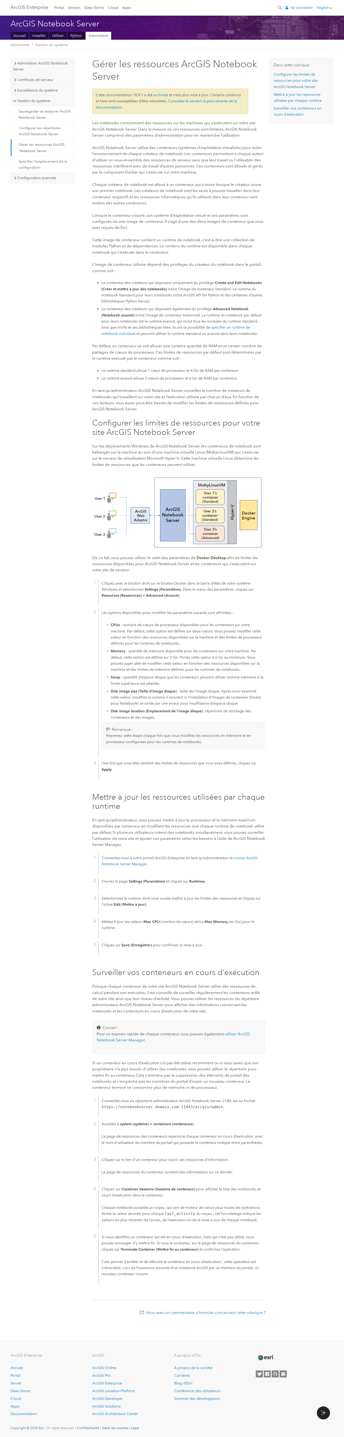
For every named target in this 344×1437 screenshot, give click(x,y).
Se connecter (302, 7)
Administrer (98, 35)
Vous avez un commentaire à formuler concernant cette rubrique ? (205, 1312)
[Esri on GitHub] (275, 1373)
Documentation (24, 1414)
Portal (59, 7)
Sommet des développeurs (197, 1398)
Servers (74, 7)
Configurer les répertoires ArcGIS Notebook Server (40, 131)
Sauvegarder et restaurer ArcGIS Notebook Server (45, 114)
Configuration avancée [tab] (36, 178)
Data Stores (94, 7)
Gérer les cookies (115, 1428)
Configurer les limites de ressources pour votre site (296, 80)
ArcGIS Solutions (106, 1406)
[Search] (280, 7)
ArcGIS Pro (101, 1375)
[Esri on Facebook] (267, 1373)
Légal (135, 1428)
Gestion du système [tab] (33, 101)
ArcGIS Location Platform (113, 1391)
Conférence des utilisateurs (197, 1391)
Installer (39, 35)
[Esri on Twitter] (259, 1373)
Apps (126, 7)
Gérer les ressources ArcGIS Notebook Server (41, 147)
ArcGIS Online (104, 1368)
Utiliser (58, 35)
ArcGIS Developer (107, 1398)
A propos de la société (193, 1368)
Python (76, 35)
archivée (161, 95)
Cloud (113, 7)
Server (16, 1383)
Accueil (19, 35)
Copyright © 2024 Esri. (28, 1428)
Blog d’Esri (183, 1383)
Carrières (182, 1375)
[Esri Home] (265, 1357)
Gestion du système (51, 45)
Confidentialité (88, 1428)
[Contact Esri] (283, 1373)
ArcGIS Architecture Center (115, 1414)
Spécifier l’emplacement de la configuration (43, 164)
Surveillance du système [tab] (37, 90)
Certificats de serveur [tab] (35, 80)
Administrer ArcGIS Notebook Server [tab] (40, 66)
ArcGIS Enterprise (29, 7)
